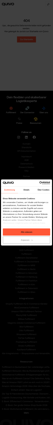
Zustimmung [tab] (9, 190)
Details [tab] (27, 190)
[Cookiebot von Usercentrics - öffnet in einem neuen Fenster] (39, 183)
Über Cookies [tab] (43, 190)
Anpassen (25, 240)
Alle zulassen (26, 232)
